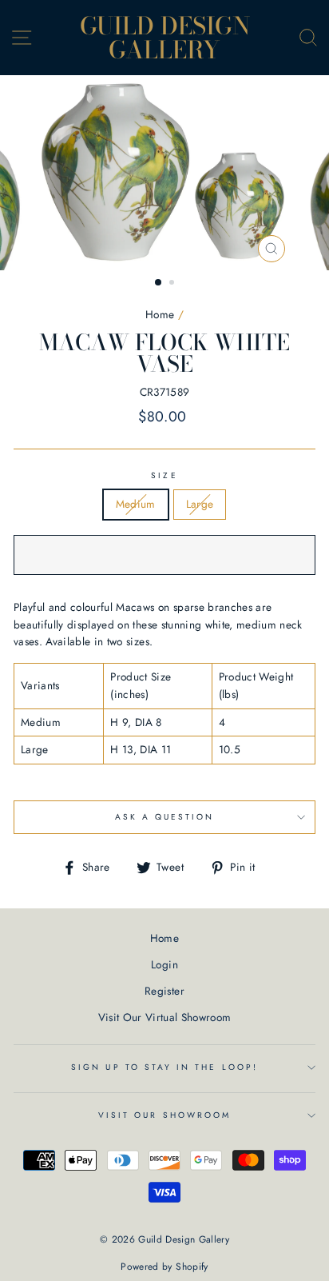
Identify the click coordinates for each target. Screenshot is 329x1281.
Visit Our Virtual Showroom (165, 1017)
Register (164, 991)
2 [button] (173, 284)
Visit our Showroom (164, 1115)
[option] (164, 172)
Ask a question (165, 817)
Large (200, 504)
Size (164, 475)
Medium (136, 504)
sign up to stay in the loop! (164, 1067)
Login (164, 964)
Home (159, 314)
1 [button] (159, 283)
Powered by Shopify (164, 1266)
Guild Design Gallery (165, 38)
